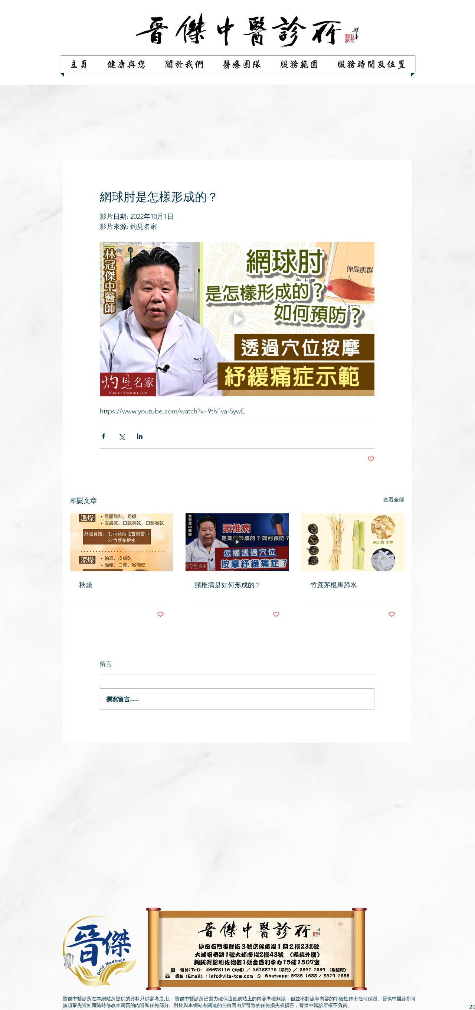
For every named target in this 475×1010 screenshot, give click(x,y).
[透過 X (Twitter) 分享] (121, 436)
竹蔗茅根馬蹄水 (333, 585)
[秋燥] (121, 542)
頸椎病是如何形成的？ (227, 585)
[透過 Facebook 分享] (103, 436)
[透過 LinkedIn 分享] (139, 436)
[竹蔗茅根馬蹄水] (352, 542)
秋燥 (85, 585)
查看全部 (393, 499)
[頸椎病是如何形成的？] (237, 542)
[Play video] (237, 319)
